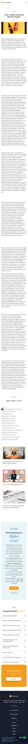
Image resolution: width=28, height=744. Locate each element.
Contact (14, 731)
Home (14, 722)
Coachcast (14, 725)
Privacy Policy (14, 705)
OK (24, 737)
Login (14, 734)
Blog (14, 728)
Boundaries (14, 718)
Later (21, 737)
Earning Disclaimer (14, 714)
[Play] (14, 453)
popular (18, 370)
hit (11, 361)
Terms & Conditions (14, 710)
